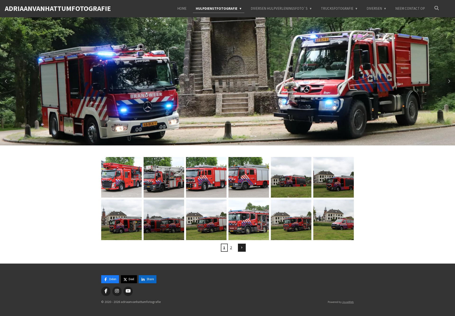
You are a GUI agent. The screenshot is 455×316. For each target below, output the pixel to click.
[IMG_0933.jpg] (121, 220)
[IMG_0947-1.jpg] (164, 220)
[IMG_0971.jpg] (333, 220)
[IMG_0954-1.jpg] (206, 220)
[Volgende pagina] (242, 248)
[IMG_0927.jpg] (291, 177)
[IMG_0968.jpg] (249, 220)
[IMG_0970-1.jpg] (291, 220)
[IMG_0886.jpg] (164, 177)
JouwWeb (348, 302)
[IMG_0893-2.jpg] (206, 177)
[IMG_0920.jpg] (333, 177)
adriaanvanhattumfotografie (58, 8)
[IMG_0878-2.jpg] (121, 177)
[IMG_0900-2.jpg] (249, 177)
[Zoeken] (436, 8)
